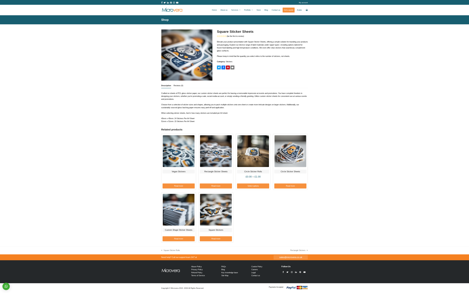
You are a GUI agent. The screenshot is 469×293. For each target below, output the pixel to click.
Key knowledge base (229, 272)
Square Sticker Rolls (170, 250)
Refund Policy (196, 272)
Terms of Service (198, 275)
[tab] (166, 85)
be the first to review (235, 36)
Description (166, 85)
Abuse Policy (196, 266)
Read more (178, 186)
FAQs (223, 266)
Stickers (229, 62)
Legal (253, 272)
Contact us (255, 275)
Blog (223, 269)
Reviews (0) (178, 85)
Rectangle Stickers (297, 250)
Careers (254, 269)
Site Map (224, 275)
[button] (219, 67)
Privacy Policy (197, 269)
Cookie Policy (256, 266)
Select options (253, 186)
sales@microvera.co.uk (290, 257)
